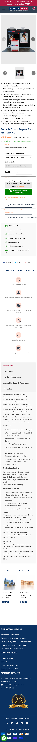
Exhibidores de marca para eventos (13, 638)
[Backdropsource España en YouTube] (27, 723)
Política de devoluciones (9, 665)
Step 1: (6, 145)
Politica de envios (7, 658)
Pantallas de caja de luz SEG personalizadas (16, 642)
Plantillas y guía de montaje (21, 205)
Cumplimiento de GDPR (9, 669)
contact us (9, 500)
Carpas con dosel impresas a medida (13, 645)
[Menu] (4, 9)
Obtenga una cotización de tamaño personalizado (16, 211)
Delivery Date (10, 162)
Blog (21, 719)
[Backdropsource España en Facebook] (12, 723)
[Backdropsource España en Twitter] (7, 723)
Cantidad (8, 172)
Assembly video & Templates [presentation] (16, 383)
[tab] (16, 366)
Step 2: (6, 178)
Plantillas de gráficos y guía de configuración (14, 199)
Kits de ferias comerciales (10, 635)
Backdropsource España (20, 729)
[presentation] (8, 365)
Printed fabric (19, 153)
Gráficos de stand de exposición (12, 649)
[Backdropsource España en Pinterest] (17, 723)
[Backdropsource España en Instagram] (22, 723)
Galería (27, 719)
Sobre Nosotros (11, 719)
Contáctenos (5, 662)
